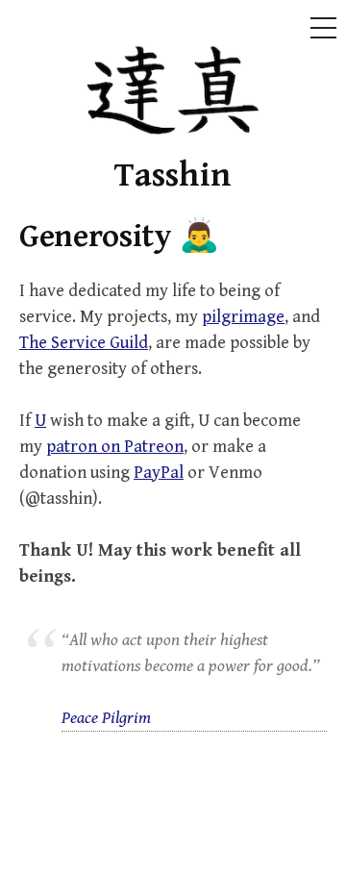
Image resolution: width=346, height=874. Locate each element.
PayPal (159, 472)
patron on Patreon (115, 447)
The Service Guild (83, 343)
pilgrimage (243, 317)
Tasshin (173, 175)
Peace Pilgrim (106, 718)
